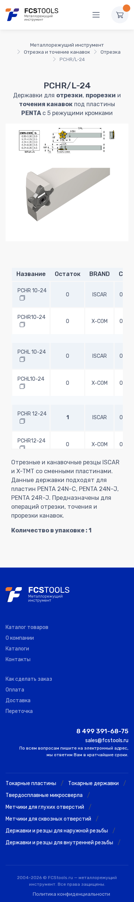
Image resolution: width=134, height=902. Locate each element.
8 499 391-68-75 (102, 731)
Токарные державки (93, 783)
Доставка (18, 700)
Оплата (15, 690)
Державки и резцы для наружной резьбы (57, 831)
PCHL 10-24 (31, 352)
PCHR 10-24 (32, 290)
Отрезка (110, 52)
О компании (20, 638)
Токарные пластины (31, 783)
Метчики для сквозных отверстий (48, 819)
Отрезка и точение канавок (57, 52)
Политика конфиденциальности (71, 894)
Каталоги (17, 649)
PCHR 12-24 (32, 414)
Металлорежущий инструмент (67, 45)
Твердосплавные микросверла (44, 795)
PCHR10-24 (31, 317)
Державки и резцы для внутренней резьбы (59, 842)
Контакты (18, 659)
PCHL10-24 (30, 379)
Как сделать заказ (29, 679)
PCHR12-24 (31, 441)
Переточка (19, 711)
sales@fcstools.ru (106, 740)
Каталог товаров (27, 627)
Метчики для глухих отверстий (45, 807)
